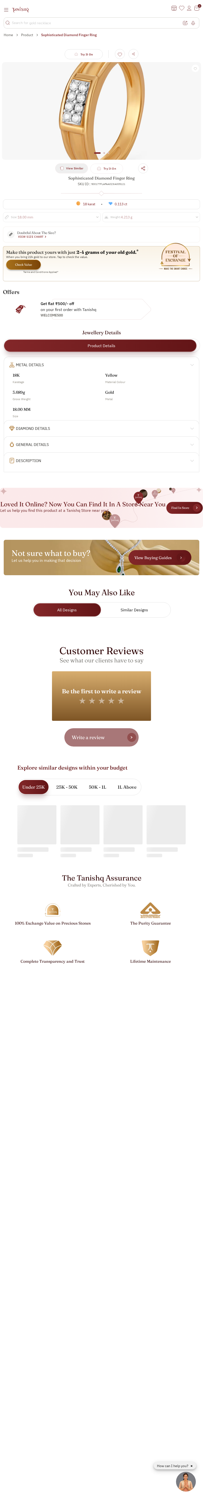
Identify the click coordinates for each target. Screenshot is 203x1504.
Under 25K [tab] (33, 787)
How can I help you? (173, 1466)
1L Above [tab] (127, 787)
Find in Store (180, 508)
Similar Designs (134, 609)
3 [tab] (108, 155)
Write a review (88, 737)
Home (8, 35)
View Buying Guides (153, 557)
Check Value (23, 264)
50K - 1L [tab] (97, 787)
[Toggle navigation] (8, 9)
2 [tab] (104, 155)
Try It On (86, 54)
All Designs (67, 609)
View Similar (74, 168)
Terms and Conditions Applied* (40, 272)
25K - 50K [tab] (66, 787)
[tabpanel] (101, 111)
